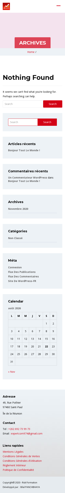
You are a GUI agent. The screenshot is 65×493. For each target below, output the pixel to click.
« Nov (11, 371)
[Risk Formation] (6, 6)
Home (30, 52)
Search (53, 104)
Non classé (15, 238)
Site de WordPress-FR (22, 281)
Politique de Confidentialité (18, 470)
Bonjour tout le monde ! (24, 150)
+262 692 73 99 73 (19, 429)
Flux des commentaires (23, 276)
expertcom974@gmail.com (26, 433)
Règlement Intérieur (14, 465)
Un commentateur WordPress (27, 177)
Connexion (15, 267)
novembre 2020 (18, 209)
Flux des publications (22, 272)
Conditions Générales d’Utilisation (22, 460)
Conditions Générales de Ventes (21, 456)
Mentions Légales (13, 451)
